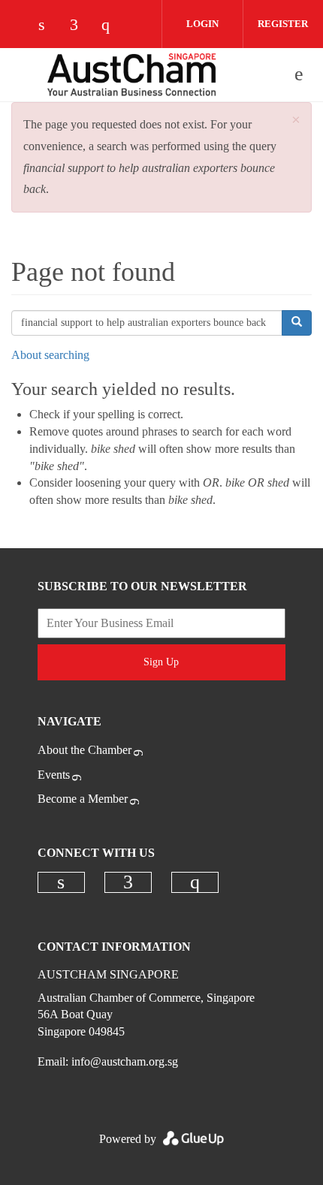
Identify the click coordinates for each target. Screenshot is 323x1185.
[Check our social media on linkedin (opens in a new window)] (49, 26)
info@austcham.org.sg (124, 1061)
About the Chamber (84, 749)
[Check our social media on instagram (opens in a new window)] (112, 26)
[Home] (131, 74)
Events (54, 774)
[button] (295, 120)
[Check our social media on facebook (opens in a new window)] (81, 26)
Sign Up (161, 662)
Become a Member (83, 798)
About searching (50, 354)
